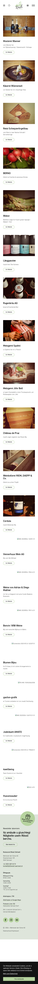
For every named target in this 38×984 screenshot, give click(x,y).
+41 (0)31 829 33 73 (9, 864)
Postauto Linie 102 (9, 904)
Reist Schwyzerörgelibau (15, 128)
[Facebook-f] (5, 920)
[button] (33, 5)
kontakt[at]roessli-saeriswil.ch (13, 866)
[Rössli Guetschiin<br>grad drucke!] (28, 817)
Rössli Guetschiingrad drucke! (27, 820)
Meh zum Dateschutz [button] (10, 973)
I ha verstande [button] (19, 979)
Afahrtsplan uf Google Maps (12, 900)
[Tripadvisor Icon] (17, 920)
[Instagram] (11, 920)
